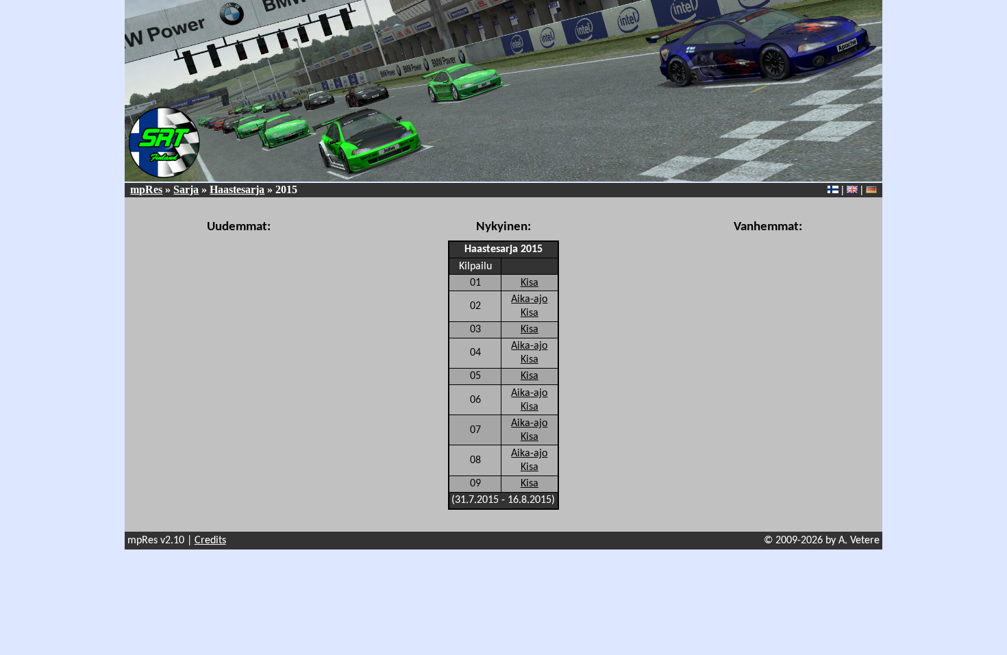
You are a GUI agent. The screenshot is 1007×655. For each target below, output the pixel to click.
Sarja (186, 189)
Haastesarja (237, 189)
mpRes (146, 189)
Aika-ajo (529, 299)
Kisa (529, 282)
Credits (210, 540)
